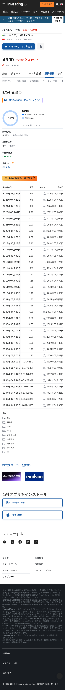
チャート (16, 73)
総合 (4, 73)
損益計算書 (21, 81)
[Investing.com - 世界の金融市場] (18, 4)
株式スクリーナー (20, 11)
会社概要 (39, 558)
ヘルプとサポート (43, 570)
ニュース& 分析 (32, 73)
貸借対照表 (34, 81)
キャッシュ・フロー (50, 81)
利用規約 (6, 653)
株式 (5, 11)
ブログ (5, 558)
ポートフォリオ (9, 570)
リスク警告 (6, 673)
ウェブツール (8, 576)
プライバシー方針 (9, 663)
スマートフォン (9, 564)
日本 (35, 11)
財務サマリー (7, 81)
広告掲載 (39, 564)
